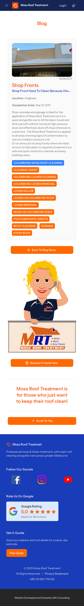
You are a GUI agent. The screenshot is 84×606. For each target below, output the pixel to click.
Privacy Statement (56, 573)
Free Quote (17, 553)
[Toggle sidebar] (7, 5)
